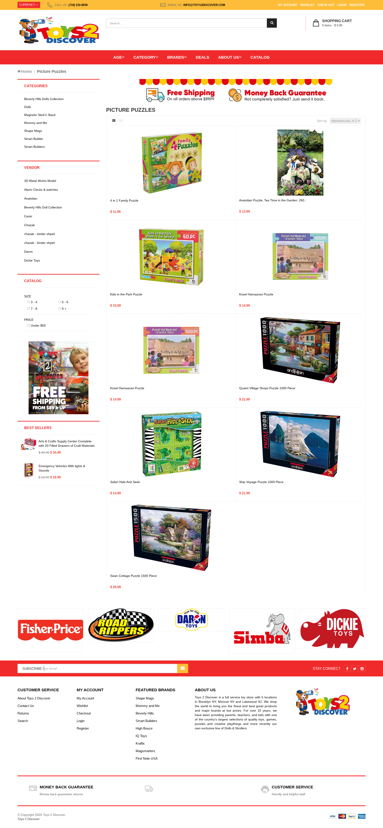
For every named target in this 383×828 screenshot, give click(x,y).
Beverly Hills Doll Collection (43, 207)
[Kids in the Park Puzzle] (171, 256)
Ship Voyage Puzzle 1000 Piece (261, 482)
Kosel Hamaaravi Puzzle (256, 294)
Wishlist (307, 5)
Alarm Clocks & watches (41, 189)
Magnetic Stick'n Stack (40, 115)
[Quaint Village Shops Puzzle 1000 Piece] (300, 350)
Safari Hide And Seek (125, 482)
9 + (64, 308)
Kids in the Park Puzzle (126, 294)
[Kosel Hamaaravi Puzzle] (300, 256)
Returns (23, 713)
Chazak (29, 225)
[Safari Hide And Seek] (171, 444)
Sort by (322, 121)
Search (23, 721)
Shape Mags (33, 131)
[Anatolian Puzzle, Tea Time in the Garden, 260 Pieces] (300, 162)
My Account (287, 5)
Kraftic (140, 743)
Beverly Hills (145, 713)
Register (357, 5)
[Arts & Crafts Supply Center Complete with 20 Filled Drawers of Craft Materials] (28, 444)
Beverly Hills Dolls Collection (44, 99)
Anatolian (30, 198)
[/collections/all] (50, 630)
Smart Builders (34, 146)
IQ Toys (141, 736)
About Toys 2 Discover (34, 698)
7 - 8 (34, 308)
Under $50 (38, 325)
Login (341, 5)
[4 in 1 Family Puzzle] (171, 162)
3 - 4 (34, 302)
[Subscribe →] (182, 668)
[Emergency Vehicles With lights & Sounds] (28, 470)
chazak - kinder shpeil (39, 234)
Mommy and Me (35, 123)
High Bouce (144, 728)
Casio (28, 216)
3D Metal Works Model (40, 181)
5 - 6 (65, 302)
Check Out (325, 5)
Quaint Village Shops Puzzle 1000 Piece (267, 388)
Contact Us (26, 706)
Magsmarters (145, 751)
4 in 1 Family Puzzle (124, 200)
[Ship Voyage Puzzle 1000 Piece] (300, 444)
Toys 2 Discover (29, 819)
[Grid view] (114, 121)
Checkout (84, 713)
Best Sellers (38, 428)
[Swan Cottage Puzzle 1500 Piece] (171, 538)
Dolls (27, 107)
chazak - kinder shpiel (39, 243)
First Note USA (147, 758)
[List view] (121, 121)
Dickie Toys (32, 260)
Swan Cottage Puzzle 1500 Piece (133, 576)
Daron (28, 251)
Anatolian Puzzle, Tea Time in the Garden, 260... (273, 200)
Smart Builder (33, 139)
